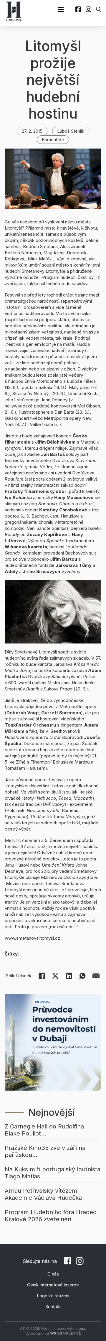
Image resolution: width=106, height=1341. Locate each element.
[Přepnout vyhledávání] (98, 9)
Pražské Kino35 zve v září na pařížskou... (45, 1151)
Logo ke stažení (53, 1295)
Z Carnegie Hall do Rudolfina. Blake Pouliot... (45, 1130)
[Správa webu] (65, 1333)
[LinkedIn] (68, 975)
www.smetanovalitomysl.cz (32, 938)
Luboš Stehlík (70, 131)
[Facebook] (41, 975)
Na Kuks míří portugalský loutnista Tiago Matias (52, 1173)
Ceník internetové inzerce (53, 1285)
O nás (53, 1274)
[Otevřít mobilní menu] (61, 9)
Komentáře (53, 139)
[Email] (96, 975)
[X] (55, 975)
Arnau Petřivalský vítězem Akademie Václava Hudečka (43, 1194)
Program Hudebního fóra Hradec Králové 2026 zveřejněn (50, 1216)
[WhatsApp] (82, 975)
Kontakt (53, 1306)
